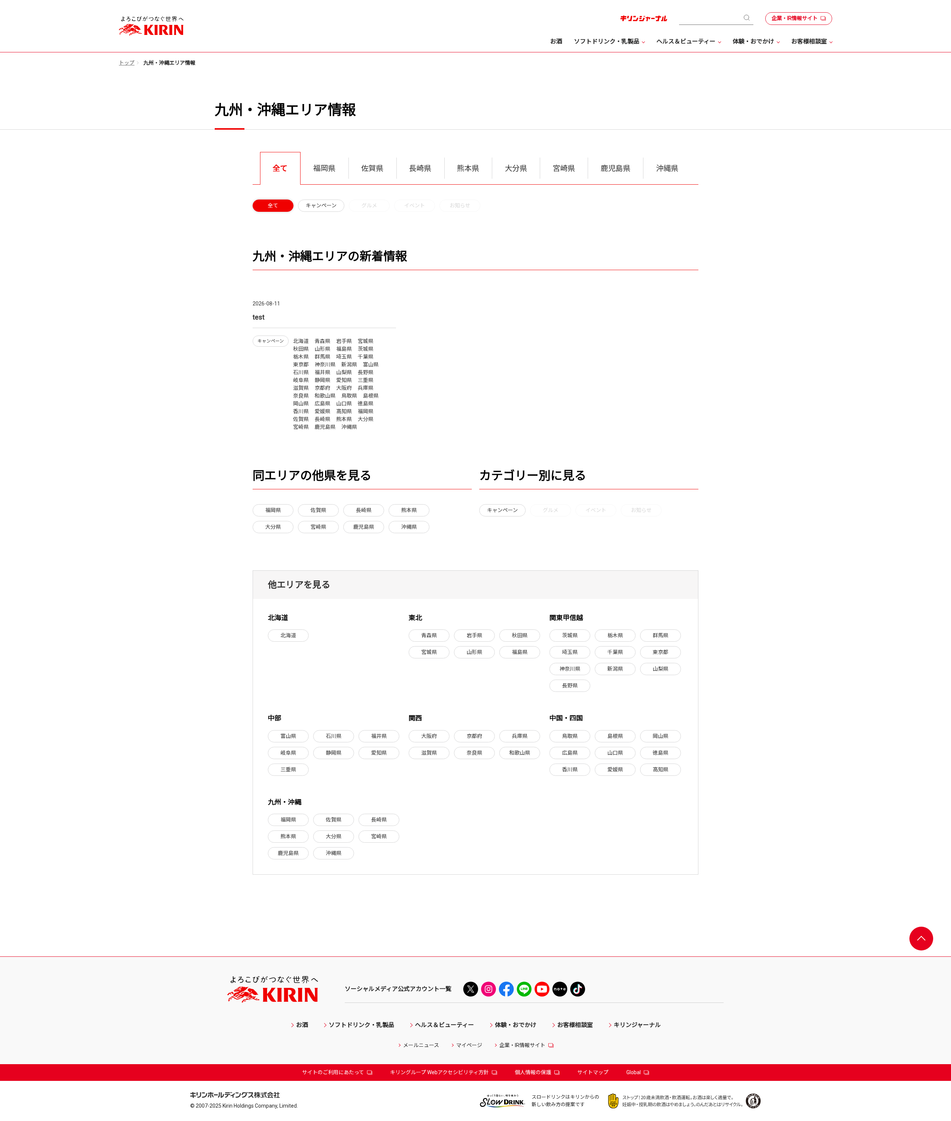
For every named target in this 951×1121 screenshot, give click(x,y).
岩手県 (474, 635)
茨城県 (570, 635)
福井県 (379, 736)
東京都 (660, 652)
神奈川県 (569, 669)
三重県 (288, 769)
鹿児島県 (363, 527)
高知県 (660, 769)
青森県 (429, 635)
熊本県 (409, 510)
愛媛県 (615, 769)
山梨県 (660, 669)
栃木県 (615, 635)
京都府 (474, 736)
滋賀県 (429, 753)
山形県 (474, 652)
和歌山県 (519, 753)
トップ (126, 63)
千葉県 (615, 652)
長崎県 (363, 510)
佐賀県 (318, 510)
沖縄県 (409, 527)
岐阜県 (288, 753)
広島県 (570, 753)
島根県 (615, 736)
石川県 (333, 736)
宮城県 (429, 652)
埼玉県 (570, 652)
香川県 (570, 769)
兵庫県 (520, 736)
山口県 (615, 753)
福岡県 (273, 510)
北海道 (288, 635)
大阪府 (429, 736)
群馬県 (660, 635)
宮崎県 (318, 527)
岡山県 (660, 736)
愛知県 (379, 753)
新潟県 (615, 669)
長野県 (570, 686)
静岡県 (333, 753)
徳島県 (660, 753)
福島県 (520, 652)
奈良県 (474, 753)
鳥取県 (570, 736)
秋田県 (520, 635)
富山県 (288, 736)
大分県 (273, 527)
